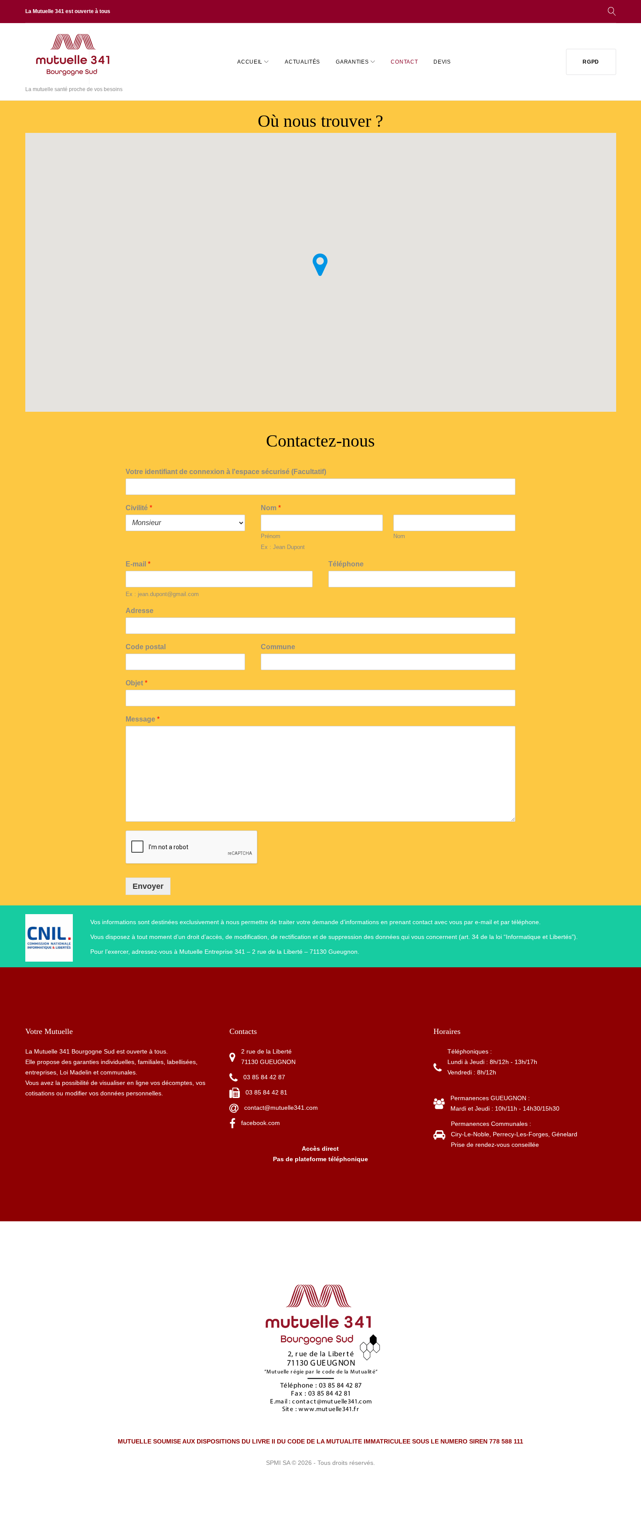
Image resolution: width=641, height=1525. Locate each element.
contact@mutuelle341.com (281, 1107)
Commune (278, 647)
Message (143, 719)
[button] (320, 264)
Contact (404, 62)
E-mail (138, 564)
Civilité (139, 508)
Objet (136, 683)
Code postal (146, 647)
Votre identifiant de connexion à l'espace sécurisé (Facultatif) (226, 471)
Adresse (139, 610)
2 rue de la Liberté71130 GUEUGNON (268, 1056)
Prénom (270, 536)
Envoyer (148, 886)
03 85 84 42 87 (264, 1077)
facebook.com (260, 1122)
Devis (442, 62)
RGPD (591, 62)
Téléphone (346, 564)
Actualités (302, 62)
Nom (271, 508)
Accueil (250, 62)
